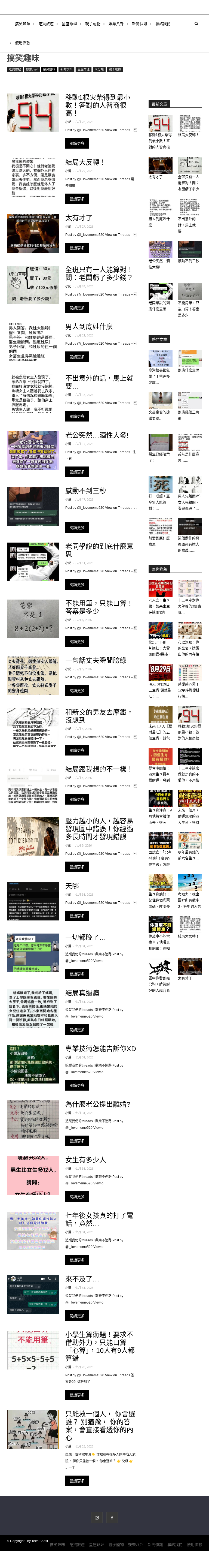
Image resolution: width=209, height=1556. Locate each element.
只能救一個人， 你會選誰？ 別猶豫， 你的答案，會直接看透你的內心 (100, 1425)
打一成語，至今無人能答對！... (159, 502)
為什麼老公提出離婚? (97, 1104)
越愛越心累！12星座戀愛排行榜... (188, 690)
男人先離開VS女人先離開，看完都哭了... (189, 502)
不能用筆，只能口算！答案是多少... (188, 309)
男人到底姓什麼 (89, 326)
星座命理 (69, 24)
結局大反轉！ (85, 162)
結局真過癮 (82, 993)
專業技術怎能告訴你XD (100, 1048)
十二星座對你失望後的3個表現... (189, 606)
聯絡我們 (163, 24)
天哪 (72, 886)
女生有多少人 (85, 1160)
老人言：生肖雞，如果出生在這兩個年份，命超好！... (159, 612)
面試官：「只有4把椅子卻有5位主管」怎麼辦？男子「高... (160, 864)
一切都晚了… (85, 937)
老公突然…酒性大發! (96, 435)
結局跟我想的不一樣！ (99, 769)
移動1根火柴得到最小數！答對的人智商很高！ (97, 105)
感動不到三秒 (85, 491)
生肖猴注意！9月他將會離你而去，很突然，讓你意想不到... (160, 822)
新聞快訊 (139, 24)
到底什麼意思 (188, 370)
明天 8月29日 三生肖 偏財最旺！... (160, 690)
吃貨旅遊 (46, 24)
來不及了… (82, 1279)
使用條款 (22, 43)
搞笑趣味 (22, 24)
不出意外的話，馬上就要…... (187, 225)
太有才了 (79, 218)
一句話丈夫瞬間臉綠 (96, 660)
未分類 (99, 69)
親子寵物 (92, 24)
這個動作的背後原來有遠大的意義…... (188, 544)
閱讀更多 (77, 143)
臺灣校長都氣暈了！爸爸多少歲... (159, 376)
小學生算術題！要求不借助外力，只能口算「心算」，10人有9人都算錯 (100, 1346)
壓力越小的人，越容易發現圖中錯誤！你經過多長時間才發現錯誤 (99, 829)
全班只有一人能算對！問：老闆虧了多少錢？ (99, 273)
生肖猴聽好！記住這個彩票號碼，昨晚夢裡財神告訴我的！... (159, 906)
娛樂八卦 (116, 24)
